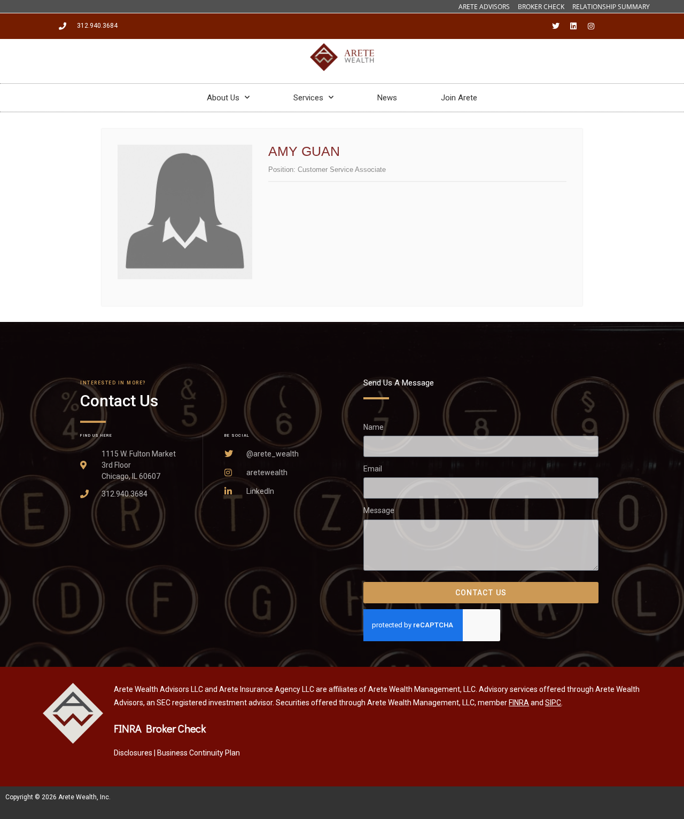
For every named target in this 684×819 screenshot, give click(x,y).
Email (372, 468)
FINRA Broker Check (160, 728)
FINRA (519, 702)
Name (373, 427)
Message (378, 510)
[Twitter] (555, 26)
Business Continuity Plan (198, 753)
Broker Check (541, 6)
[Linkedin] (573, 26)
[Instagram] (591, 26)
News (387, 98)
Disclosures (133, 753)
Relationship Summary (611, 6)
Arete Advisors (484, 6)
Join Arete (459, 98)
